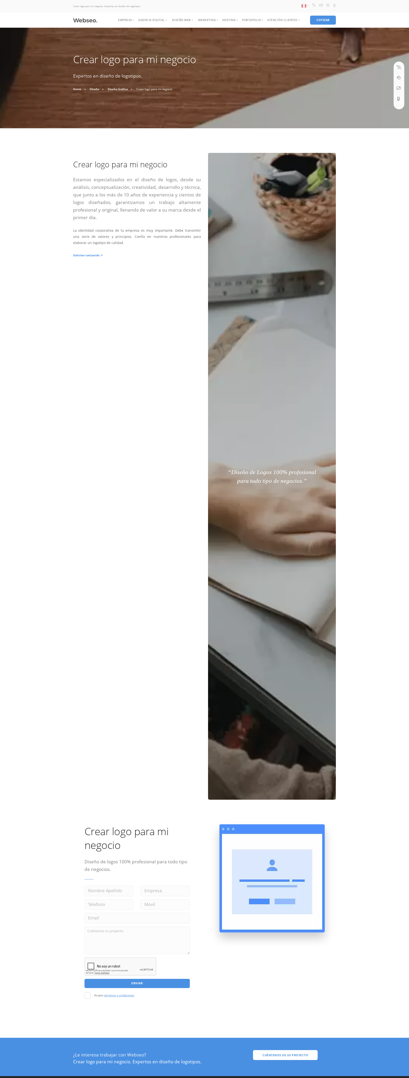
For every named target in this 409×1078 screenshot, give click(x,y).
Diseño (94, 89)
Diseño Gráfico (118, 89)
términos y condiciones (119, 995)
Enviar (137, 983)
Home (77, 89)
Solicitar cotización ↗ (88, 255)
